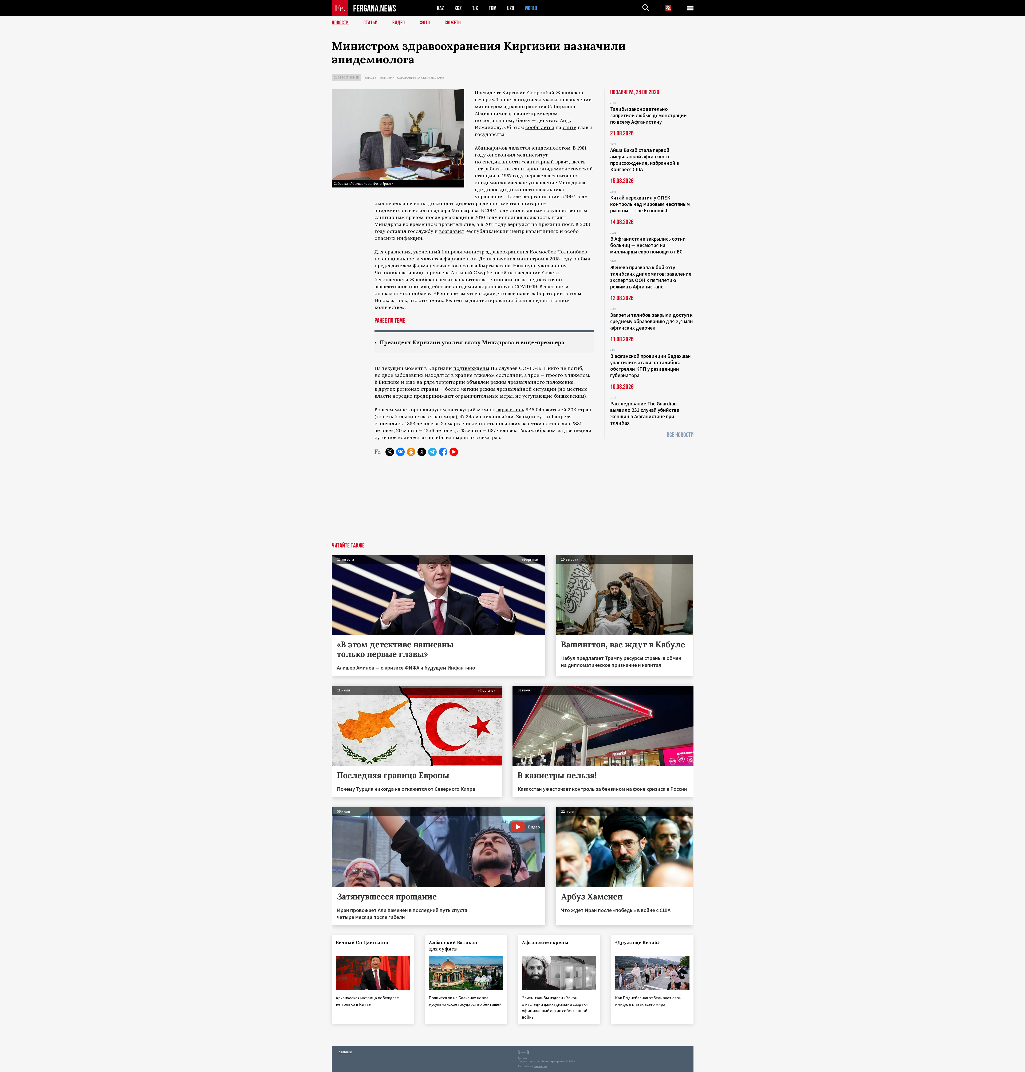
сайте (569, 127)
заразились (510, 409)
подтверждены (471, 368)
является (519, 148)
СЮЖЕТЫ (453, 22)
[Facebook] (443, 452)
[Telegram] (432, 452)
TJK (475, 8)
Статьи (371, 22)
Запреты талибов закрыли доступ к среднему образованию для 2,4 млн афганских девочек (651, 321)
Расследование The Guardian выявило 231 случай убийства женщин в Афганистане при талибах (644, 413)
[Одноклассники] (411, 452)
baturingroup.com (553, 1061)
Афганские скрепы (545, 942)
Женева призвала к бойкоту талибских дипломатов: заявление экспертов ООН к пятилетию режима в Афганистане (650, 277)
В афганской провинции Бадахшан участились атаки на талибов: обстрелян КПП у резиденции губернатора (650, 365)
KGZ (458, 8)
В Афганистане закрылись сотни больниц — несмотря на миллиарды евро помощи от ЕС (648, 245)
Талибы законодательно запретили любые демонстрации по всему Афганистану (648, 115)
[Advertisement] (512, 502)
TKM (492, 8)
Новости (340, 22)
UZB (510, 8)
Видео (398, 22)
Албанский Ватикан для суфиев (453, 946)
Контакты (345, 1052)
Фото (425, 22)
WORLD (531, 8)
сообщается (539, 127)
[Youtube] (454, 452)
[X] (389, 452)
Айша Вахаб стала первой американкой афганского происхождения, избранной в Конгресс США (644, 160)
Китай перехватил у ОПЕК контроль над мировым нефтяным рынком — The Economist (650, 204)
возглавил (451, 231)
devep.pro (540, 1066)
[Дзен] (421, 452)
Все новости (680, 435)
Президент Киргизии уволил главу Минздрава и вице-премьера (472, 342)
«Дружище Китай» (637, 942)
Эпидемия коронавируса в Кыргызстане (412, 78)
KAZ (440, 8)
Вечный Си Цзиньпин (362, 942)
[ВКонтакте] (400, 452)
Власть (370, 78)
